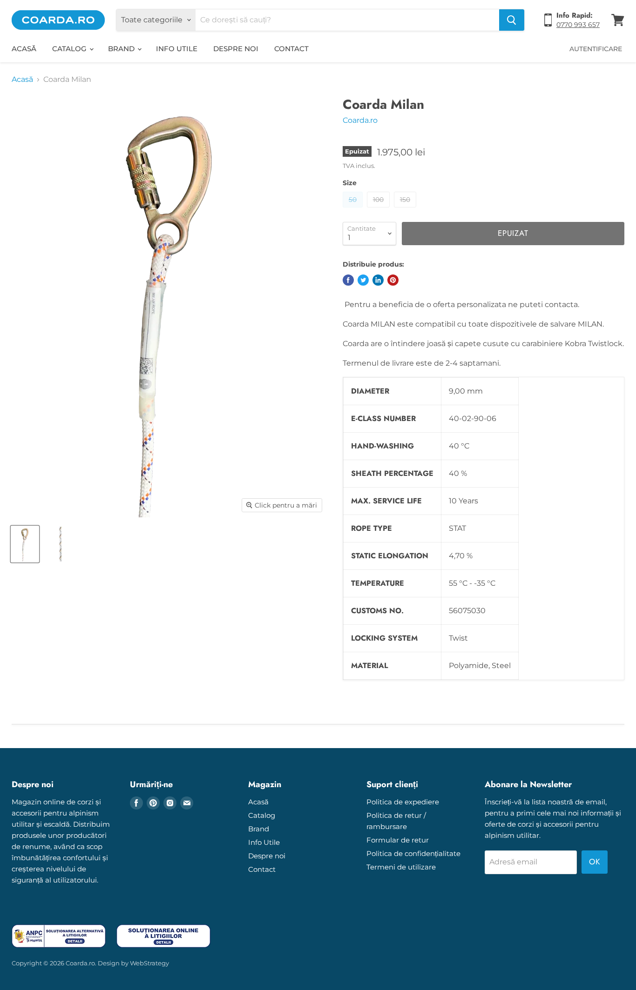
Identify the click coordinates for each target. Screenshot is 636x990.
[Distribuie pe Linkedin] (378, 280)
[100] (379, 209)
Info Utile (176, 48)
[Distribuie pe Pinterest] (393, 280)
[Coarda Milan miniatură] (25, 544)
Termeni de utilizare (401, 867)
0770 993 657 (578, 24)
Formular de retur (397, 840)
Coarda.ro (360, 120)
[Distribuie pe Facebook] (348, 280)
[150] (406, 209)
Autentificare (595, 49)
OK (595, 861)
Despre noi (235, 48)
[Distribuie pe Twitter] (363, 280)
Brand (122, 48)
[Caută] (511, 20)
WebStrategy (149, 963)
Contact (291, 48)
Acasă (24, 48)
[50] (354, 209)
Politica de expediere (402, 801)
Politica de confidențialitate (413, 853)
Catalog (70, 48)
